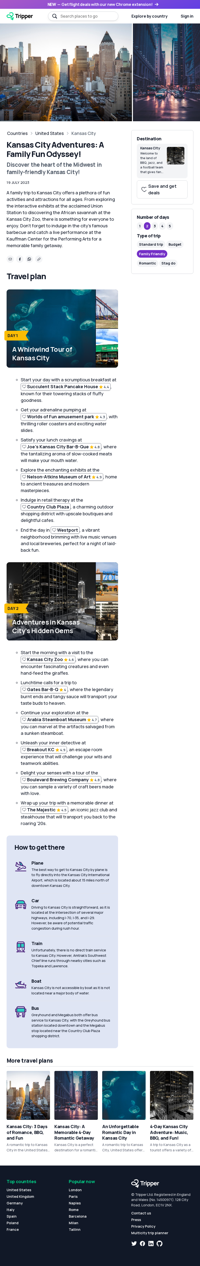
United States (49, 133)
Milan (73, 1223)
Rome (74, 1209)
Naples (75, 1203)
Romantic (147, 263)
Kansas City (83, 133)
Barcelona (78, 1216)
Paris (73, 1196)
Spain (12, 1216)
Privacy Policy (143, 1226)
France (13, 1229)
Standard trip (151, 244)
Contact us (141, 1213)
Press (136, 1219)
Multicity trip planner (149, 1233)
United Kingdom (20, 1196)
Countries (17, 133)
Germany (15, 1203)
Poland (13, 1223)
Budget (175, 244)
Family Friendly (152, 254)
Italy (10, 1209)
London (75, 1190)
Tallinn (74, 1229)
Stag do (168, 263)
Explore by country (149, 16)
